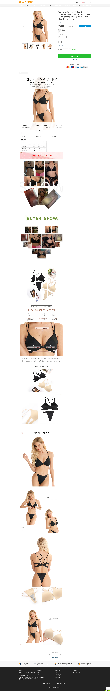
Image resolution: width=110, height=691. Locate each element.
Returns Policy (57, 677)
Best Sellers (21, 5)
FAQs (56, 672)
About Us (38, 672)
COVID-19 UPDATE (40, 679)
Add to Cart (75, 56)
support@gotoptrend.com (23, 675)
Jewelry (49, 5)
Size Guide (60, 45)
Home (20, 9)
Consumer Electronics (87, 5)
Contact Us (39, 674)
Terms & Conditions (40, 677)
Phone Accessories (57, 5)
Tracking (56, 679)
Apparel (27, 5)
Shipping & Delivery (58, 675)
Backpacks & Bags (76, 5)
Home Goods (42, 5)
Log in (79, 2)
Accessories (35, 5)
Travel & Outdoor (67, 5)
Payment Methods (58, 674)
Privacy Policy (39, 675)
